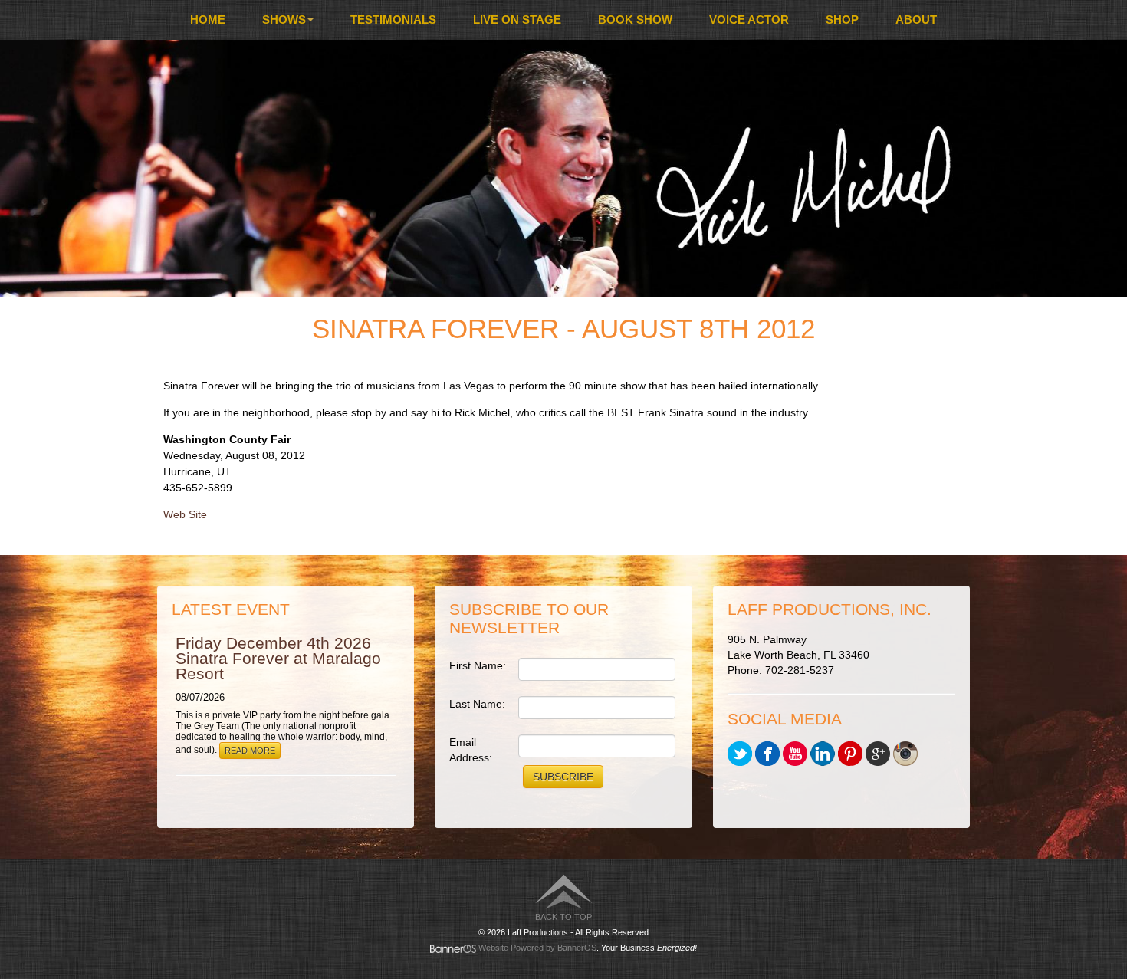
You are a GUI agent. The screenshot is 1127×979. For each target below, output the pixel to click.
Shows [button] (284, 19)
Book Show (635, 19)
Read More (250, 750)
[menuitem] (208, 20)
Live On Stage (517, 19)
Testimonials (393, 19)
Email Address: (470, 750)
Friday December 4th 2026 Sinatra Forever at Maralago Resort (278, 658)
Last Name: (477, 704)
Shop (842, 19)
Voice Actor (749, 19)
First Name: (477, 665)
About (916, 19)
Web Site (185, 514)
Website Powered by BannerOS (537, 947)
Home (207, 19)
